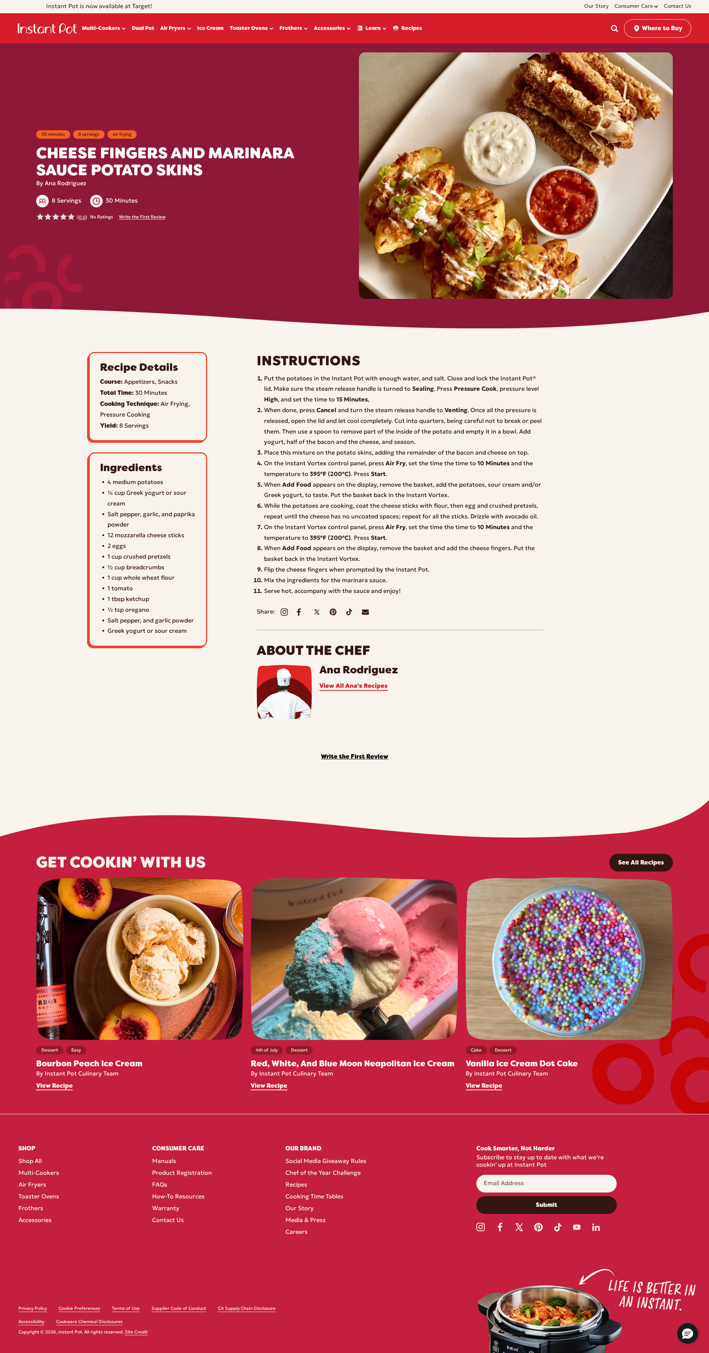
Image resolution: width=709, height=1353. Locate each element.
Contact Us (168, 1220)
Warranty (165, 1209)
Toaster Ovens (38, 1197)
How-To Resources (178, 1197)
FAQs (159, 1185)
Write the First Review (142, 217)
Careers (296, 1232)
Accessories (35, 1220)
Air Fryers (32, 1185)
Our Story (299, 1209)
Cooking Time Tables (314, 1197)
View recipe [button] (54, 1086)
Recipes (296, 1185)
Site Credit (136, 1332)
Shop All (30, 1161)
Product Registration (182, 1173)
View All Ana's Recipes (353, 686)
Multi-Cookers (38, 1173)
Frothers (30, 1209)
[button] (614, 28)
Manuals (164, 1161)
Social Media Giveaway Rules (325, 1161)
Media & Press (305, 1220)
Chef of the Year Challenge (323, 1173)
